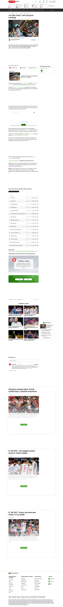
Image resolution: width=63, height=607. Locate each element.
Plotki (27, 597)
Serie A (22, 586)
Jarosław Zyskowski (24, 135)
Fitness (10, 589)
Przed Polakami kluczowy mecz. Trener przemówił (15, 340)
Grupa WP (15, 596)
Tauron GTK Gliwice (14, 239)
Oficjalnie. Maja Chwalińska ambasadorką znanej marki (46, 333)
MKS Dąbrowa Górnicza (15, 220)
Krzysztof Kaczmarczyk (15, 39)
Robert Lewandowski (38, 578)
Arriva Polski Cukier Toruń (15, 232)
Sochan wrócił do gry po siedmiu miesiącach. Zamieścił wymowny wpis (22, 251)
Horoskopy (14, 597)
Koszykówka (10, 299)
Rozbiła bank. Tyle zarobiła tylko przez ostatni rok (47, 335)
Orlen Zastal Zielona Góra (15, 242)
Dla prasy (22, 596)
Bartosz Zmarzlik (37, 583)
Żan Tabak (28, 129)
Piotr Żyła (36, 588)
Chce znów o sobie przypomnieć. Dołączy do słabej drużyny (30, 340)
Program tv (18, 597)
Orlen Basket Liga (19, 299)
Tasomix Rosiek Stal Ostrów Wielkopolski (18, 213)
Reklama (39, 596)
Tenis (10, 587)
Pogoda (9, 597)
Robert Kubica (37, 581)
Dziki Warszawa (17, 160)
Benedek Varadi (15, 135)
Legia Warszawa (13, 216)
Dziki (35, 84)
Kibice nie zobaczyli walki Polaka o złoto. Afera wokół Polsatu (47, 330)
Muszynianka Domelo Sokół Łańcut (17, 245)
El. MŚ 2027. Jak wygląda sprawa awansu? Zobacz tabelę (30, 315)
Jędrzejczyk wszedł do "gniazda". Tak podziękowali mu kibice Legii (49, 326)
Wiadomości (35, 597)
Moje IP (30, 597)
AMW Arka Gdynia (14, 235)
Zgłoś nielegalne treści (12, 370)
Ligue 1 (22, 588)
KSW (10, 592)
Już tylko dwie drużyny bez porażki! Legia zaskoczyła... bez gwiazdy (29, 76)
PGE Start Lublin (13, 223)
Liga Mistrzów (23, 580)
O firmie (18, 596)
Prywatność (27, 596)
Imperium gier (42, 597)
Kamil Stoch (37, 580)
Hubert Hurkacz (37, 589)
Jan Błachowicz (37, 586)
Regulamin (44, 596)
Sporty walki (11, 584)
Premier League (24, 581)
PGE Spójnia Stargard (14, 210)
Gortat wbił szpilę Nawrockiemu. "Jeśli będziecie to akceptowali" (15, 327)
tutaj (27, 604)
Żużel (10, 581)
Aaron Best (30, 133)
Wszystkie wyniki (50, 5)
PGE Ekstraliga (23, 589)
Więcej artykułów (46, 337)
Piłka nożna (11, 579)
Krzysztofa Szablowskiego (18, 87)
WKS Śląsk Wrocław (14, 204)
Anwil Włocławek (14, 207)
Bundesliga (23, 583)
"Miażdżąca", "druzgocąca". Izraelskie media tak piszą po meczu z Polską (15, 315)
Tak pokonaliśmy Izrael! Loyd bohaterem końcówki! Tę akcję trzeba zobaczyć (31, 327)
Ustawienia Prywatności (34, 596)
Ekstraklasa (23, 578)
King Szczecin (13, 201)
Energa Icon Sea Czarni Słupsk (16, 229)
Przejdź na (11, 1)
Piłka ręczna (11, 586)
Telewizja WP (23, 597)
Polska (14, 299)
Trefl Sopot (10, 160)
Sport (38, 597)
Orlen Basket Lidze (25, 83)
